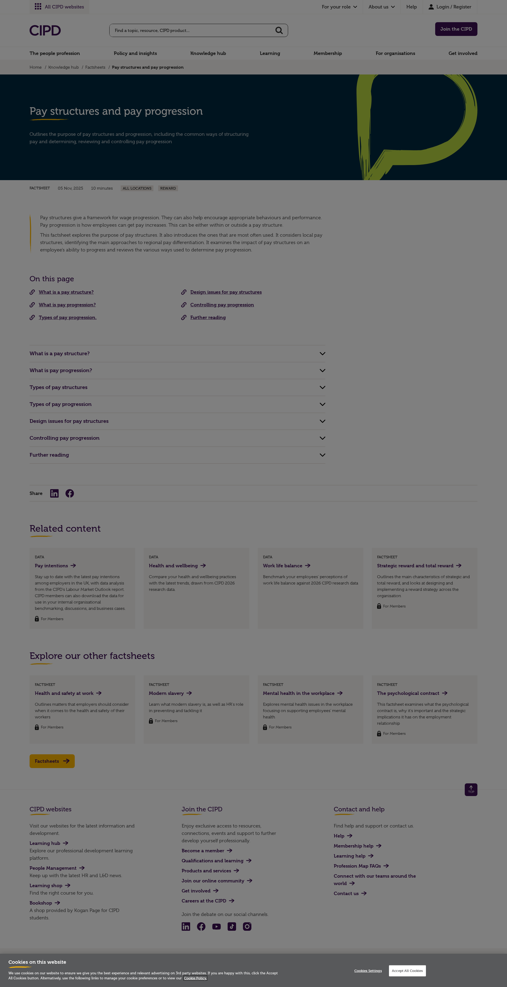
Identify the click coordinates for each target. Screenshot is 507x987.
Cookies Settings (368, 971)
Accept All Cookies (407, 971)
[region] (253, 970)
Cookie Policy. (195, 978)
